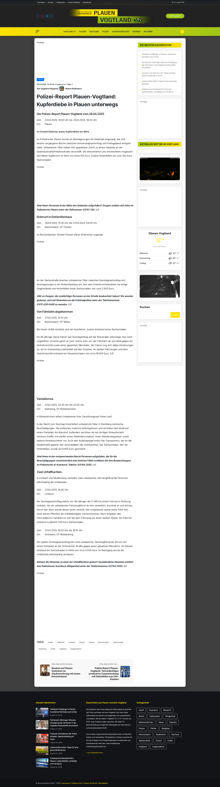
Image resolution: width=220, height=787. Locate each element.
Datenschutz (60, 2)
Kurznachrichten (120, 31)
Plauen (82, 31)
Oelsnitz (173, 722)
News (161, 722)
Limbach (72, 642)
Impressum (41, 2)
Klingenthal (170, 716)
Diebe (50, 642)
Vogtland (94, 31)
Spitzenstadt (118, 642)
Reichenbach (103, 642)
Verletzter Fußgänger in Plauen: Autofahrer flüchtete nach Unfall (159, 55)
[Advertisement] (85, 60)
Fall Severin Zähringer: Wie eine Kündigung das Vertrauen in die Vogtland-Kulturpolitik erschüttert (159, 65)
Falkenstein (155, 716)
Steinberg (42, 649)
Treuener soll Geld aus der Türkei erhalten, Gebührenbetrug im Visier (159, 74)
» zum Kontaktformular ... (95, 753)
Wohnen (136, 31)
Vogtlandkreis (75, 649)
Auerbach (153, 710)
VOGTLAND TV (175, 16)
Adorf (141, 710)
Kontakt (50, 2)
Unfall (53, 649)
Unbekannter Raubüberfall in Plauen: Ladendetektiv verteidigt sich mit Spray (157, 90)
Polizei (105, 31)
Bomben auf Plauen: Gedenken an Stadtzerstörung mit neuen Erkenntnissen (66, 672)
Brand (141, 716)
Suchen (145, 307)
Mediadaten (87, 2)
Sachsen (175, 734)
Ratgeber (148, 31)
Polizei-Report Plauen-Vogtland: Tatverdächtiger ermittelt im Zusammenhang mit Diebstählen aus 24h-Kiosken (104, 674)
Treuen (158, 740)
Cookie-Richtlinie (74, 2)
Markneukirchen (146, 722)
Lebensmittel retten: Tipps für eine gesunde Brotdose (159, 82)
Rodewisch (161, 734)
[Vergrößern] (177, 160)
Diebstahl (60, 642)
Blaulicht (167, 710)
